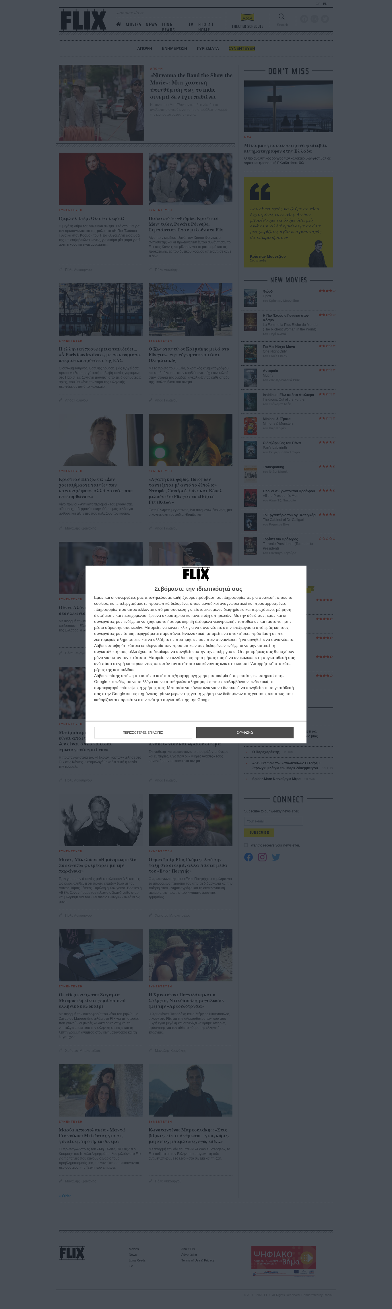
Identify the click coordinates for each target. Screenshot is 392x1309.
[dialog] (196, 654)
